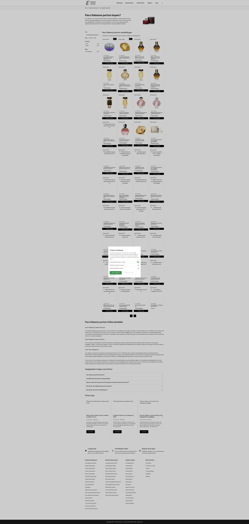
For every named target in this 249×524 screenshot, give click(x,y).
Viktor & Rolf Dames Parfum (111, 495)
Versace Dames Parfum (110, 492)
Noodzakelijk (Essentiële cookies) (117, 262)
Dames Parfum (129, 3)
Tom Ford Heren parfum (90, 503)
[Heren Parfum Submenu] (145, 3)
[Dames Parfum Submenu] (134, 3)
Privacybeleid (112, 275)
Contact (148, 468)
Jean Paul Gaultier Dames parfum (113, 481)
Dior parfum (128, 484)
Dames (87, 45)
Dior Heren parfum (89, 484)
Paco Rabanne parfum (131, 492)
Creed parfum (129, 481)
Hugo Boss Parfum (130, 487)
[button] (162, 417)
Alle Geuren (120, 3)
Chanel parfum (129, 479)
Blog (157, 3)
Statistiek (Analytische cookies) (117, 265)
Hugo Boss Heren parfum (91, 490)
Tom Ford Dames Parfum (111, 490)
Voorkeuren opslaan (129, 272)
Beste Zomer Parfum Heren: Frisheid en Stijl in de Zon (97, 416)
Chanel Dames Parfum (110, 476)
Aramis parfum (129, 465)
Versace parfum (129, 500)
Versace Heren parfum (90, 506)
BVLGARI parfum (130, 476)
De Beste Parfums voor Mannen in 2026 (123, 416)
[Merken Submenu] (153, 3)
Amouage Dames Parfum (111, 463)
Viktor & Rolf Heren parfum (91, 508)
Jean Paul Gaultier (130, 490)
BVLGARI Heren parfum (90, 476)
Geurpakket (87, 487)
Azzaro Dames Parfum (110, 468)
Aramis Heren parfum (90, 465)
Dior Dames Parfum (110, 479)
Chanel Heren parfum (90, 479)
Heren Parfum (140, 3)
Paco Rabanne (88, 51)
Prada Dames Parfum (110, 487)
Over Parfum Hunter (150, 465)
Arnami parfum (129, 468)
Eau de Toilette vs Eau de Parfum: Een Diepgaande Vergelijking (151, 416)
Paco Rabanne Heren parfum (92, 495)
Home (86, 7)
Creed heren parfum (89, 481)
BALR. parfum (129, 473)
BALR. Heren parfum (90, 473)
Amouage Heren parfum (90, 463)
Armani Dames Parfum (110, 465)
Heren (86, 43)
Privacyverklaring (150, 471)
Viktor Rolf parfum (130, 503)
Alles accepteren (116, 272)
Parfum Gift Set (88, 498)
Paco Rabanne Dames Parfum (112, 484)
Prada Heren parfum (90, 500)
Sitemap (148, 476)
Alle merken (148, 463)
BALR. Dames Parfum (110, 471)
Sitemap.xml (140, 522)
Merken (150, 3)
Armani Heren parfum (90, 468)
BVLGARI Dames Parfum (111, 473)
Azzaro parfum (129, 471)
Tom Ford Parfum (130, 498)
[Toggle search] (162, 3)
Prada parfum (129, 495)
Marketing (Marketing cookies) (116, 268)
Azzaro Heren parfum (90, 471)
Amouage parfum (130, 463)
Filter (86, 38)
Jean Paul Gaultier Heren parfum (92, 492)
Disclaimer (148, 473)
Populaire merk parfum (94, 7)
